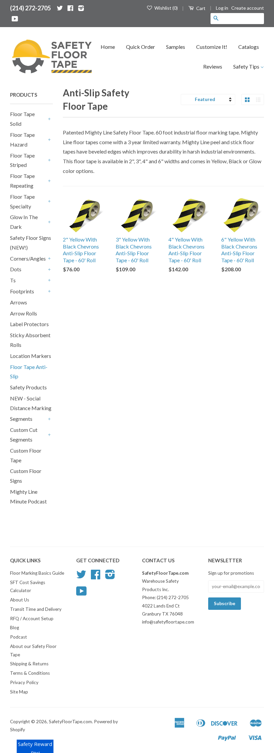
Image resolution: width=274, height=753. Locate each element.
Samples (175, 46)
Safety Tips (246, 66)
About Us (19, 599)
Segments (21, 418)
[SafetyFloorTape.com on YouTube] (15, 18)
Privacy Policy (24, 682)
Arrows (18, 302)
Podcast (18, 637)
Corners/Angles (28, 258)
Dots (15, 269)
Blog (14, 627)
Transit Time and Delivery (35, 609)
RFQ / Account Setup (31, 618)
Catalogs (248, 46)
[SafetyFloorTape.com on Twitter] (60, 8)
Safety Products (28, 387)
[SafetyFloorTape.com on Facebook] (70, 8)
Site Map (19, 691)
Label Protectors (29, 324)
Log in (222, 8)
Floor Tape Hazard (22, 139)
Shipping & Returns (29, 663)
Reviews (212, 66)
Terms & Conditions (30, 673)
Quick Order (140, 46)
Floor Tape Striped (22, 160)
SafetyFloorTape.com (70, 721)
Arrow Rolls (23, 313)
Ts (13, 280)
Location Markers (30, 356)
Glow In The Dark (24, 222)
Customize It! (211, 46)
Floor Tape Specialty (22, 201)
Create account (247, 8)
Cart (200, 8)
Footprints (22, 291)
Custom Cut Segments (23, 435)
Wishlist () (165, 8)
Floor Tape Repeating (22, 181)
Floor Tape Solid (22, 119)
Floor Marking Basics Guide (37, 573)
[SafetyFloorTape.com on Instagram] (81, 8)
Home (108, 46)
